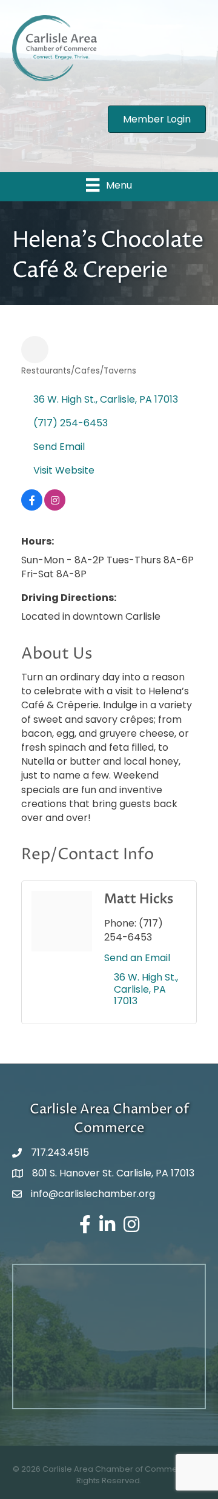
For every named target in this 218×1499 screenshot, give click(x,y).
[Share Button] (34, 349)
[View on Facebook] (31, 507)
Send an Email (137, 958)
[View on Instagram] (54, 507)
